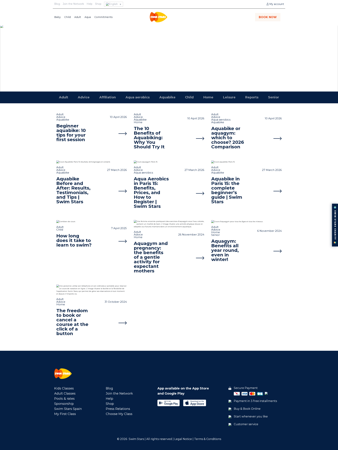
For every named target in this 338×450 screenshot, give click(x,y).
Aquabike (169, 59)
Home (208, 97)
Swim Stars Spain (68, 409)
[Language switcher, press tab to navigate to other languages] (113, 4)
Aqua (87, 17)
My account (276, 4)
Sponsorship (64, 404)
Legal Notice (183, 439)
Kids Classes (64, 388)
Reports (251, 97)
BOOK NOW (268, 17)
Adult (77, 17)
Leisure (229, 97)
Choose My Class (119, 414)
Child (67, 17)
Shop (98, 3)
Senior (273, 97)
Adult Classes (65, 393)
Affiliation (107, 97)
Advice (84, 97)
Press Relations (118, 409)
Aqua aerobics (138, 97)
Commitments (103, 17)
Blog (57, 3)
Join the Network (73, 3)
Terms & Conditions (207, 439)
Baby (57, 17)
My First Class (65, 414)
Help (89, 3)
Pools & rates (64, 399)
